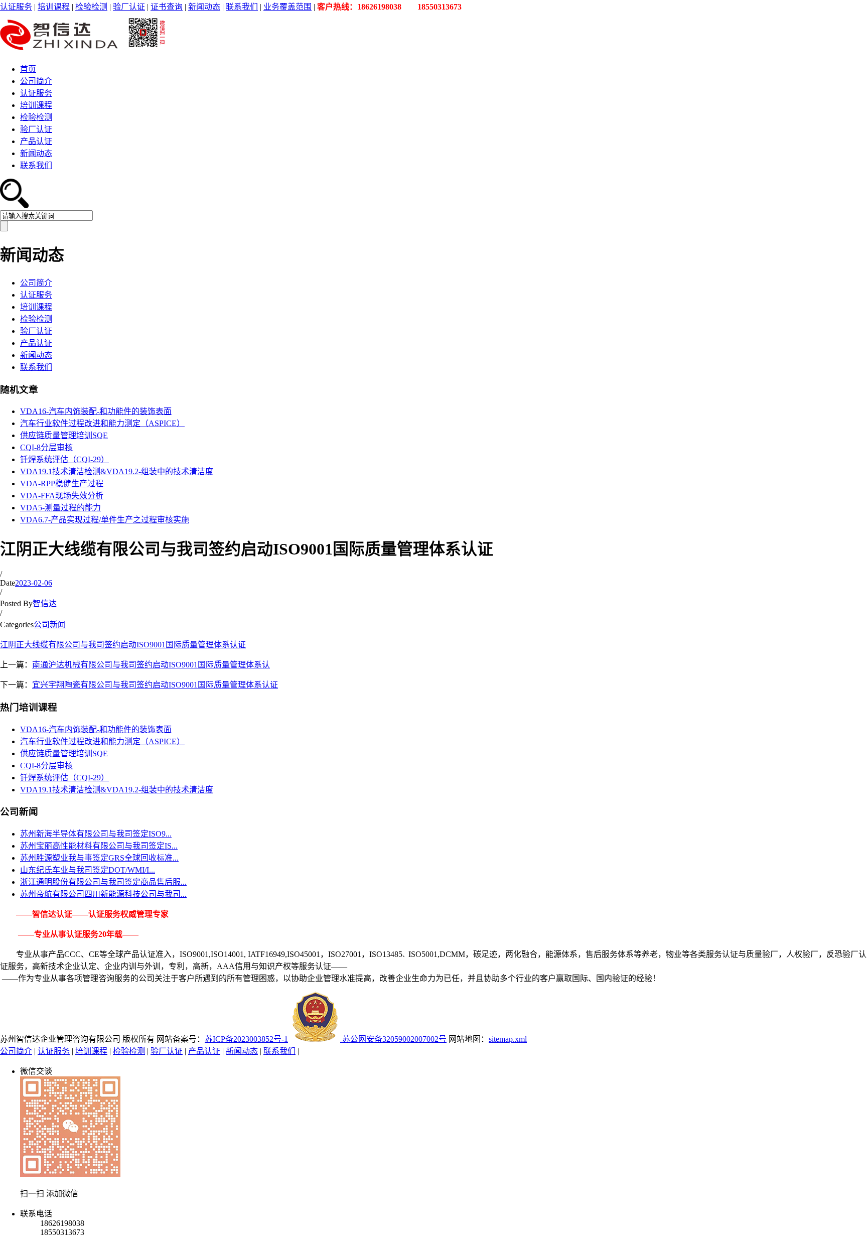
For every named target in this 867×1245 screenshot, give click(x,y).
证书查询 (167, 7)
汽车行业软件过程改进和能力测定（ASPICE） (102, 423)
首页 (28, 69)
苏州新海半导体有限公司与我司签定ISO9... (96, 833)
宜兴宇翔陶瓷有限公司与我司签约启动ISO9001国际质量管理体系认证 (155, 684)
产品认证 (36, 141)
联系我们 (242, 7)
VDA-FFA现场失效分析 (61, 495)
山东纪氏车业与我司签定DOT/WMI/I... (87, 870)
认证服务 (16, 7)
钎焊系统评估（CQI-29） (64, 459)
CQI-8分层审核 (46, 447)
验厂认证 (129, 7)
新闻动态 (204, 7)
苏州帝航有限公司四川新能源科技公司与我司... (103, 894)
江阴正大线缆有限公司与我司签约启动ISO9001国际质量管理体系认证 (123, 644)
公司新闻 (50, 624)
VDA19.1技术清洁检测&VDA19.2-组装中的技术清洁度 (116, 471)
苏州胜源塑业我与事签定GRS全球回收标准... (99, 858)
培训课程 (54, 7)
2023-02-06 (33, 583)
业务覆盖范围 (287, 7)
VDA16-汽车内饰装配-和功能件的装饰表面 (96, 411)
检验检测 (91, 7)
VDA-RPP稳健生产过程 (61, 483)
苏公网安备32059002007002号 (393, 1039)
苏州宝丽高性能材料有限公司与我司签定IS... (99, 846)
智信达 (45, 603)
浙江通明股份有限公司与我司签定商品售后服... (103, 882)
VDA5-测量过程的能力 (60, 507)
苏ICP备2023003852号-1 (246, 1039)
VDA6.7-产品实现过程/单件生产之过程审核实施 (104, 519)
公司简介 (36, 81)
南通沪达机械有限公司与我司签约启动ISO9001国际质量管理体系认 (151, 664)
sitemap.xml (508, 1039)
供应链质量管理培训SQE (64, 435)
